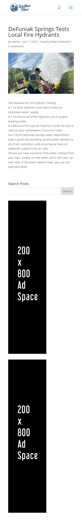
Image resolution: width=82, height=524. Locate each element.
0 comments (16, 46)
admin (16, 41)
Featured (64, 41)
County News (48, 41)
